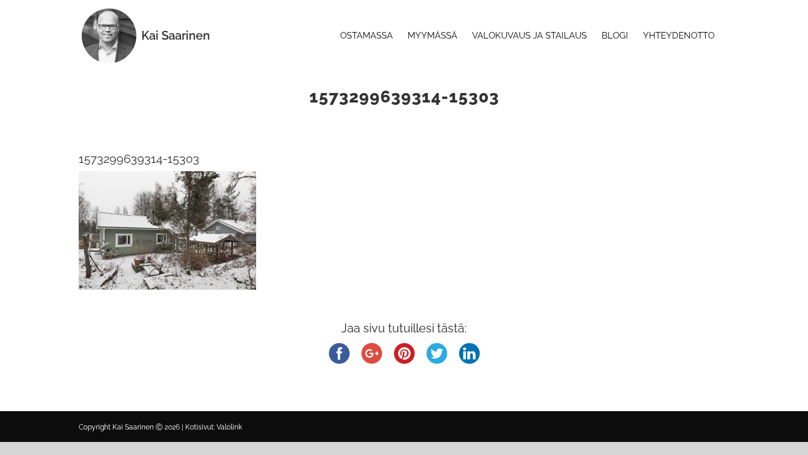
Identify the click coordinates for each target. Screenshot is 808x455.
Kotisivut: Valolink (213, 427)
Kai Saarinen (175, 35)
